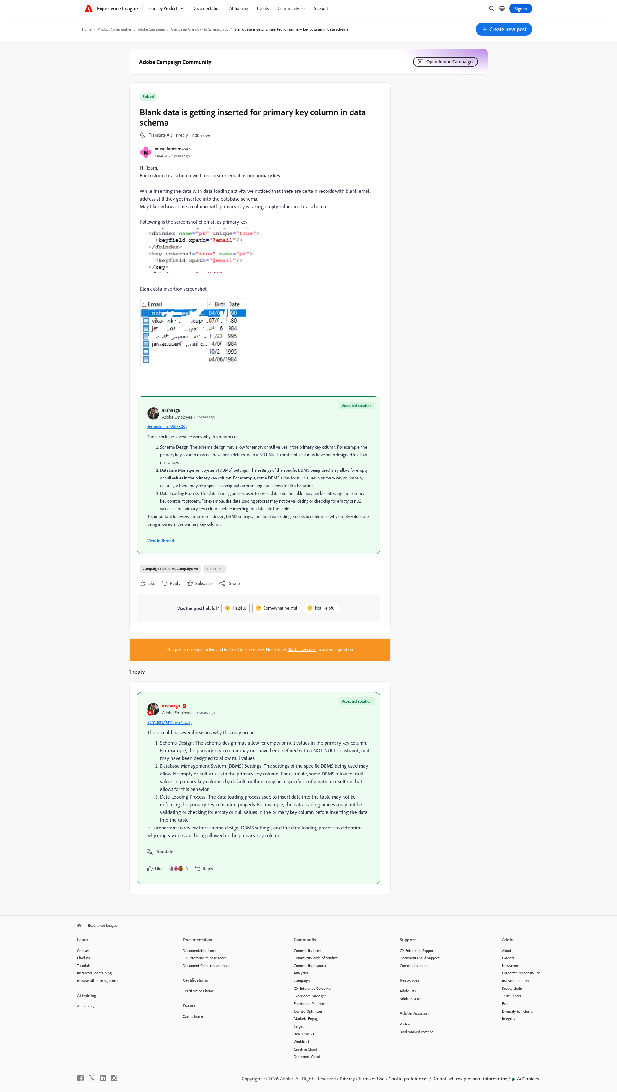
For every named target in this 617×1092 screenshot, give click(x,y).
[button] (504, 29)
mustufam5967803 (173, 148)
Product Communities (115, 29)
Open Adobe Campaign (449, 61)
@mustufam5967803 (166, 426)
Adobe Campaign (151, 29)
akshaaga (171, 410)
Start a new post (302, 649)
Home (87, 29)
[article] (258, 788)
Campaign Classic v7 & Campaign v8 (199, 29)
